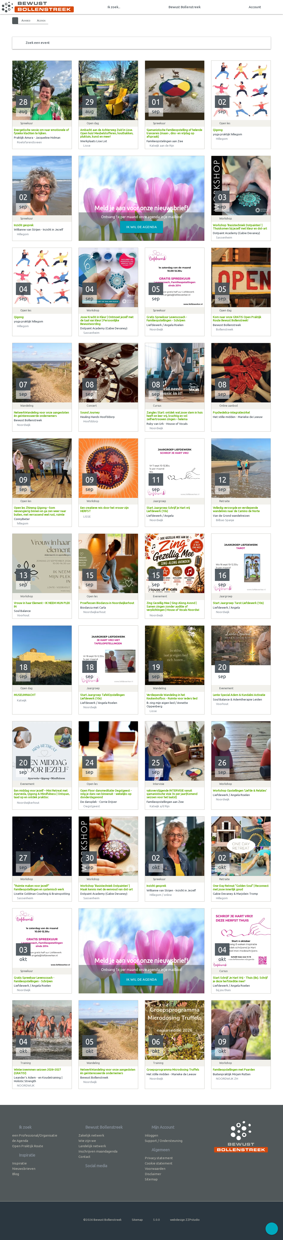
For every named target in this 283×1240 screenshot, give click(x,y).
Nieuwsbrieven (23, 1168)
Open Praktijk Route (27, 1146)
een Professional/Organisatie (34, 1135)
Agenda (41, 20)
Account (255, 7)
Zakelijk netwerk (91, 1135)
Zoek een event (38, 43)
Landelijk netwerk (92, 1146)
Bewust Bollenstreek (184, 7)
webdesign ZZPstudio (185, 1219)
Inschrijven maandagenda (97, 1151)
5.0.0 (156, 1219)
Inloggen (151, 1135)
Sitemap (151, 1179)
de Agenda (20, 1141)
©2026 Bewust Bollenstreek (102, 1219)
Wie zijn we (87, 1141)
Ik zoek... (113, 7)
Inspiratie (19, 1163)
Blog (15, 1174)
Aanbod (25, 20)
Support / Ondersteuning (163, 1141)
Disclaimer (153, 1174)
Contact (84, 1156)
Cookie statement (158, 1163)
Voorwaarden (155, 1168)
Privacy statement (159, 1158)
